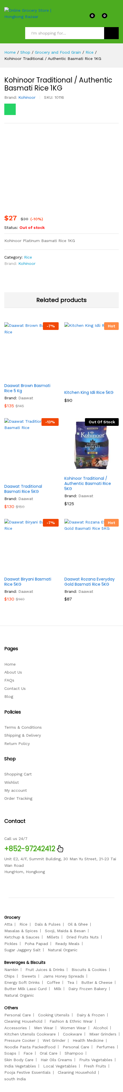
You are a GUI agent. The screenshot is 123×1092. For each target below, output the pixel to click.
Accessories (15, 1027)
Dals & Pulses (48, 924)
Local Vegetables (60, 1066)
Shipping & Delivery (22, 735)
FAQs (9, 680)
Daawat (25, 398)
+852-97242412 (29, 848)
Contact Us (15, 688)
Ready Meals (67, 943)
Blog (8, 696)
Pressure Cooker (19, 1040)
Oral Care (48, 1053)
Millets (53, 937)
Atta (8, 924)
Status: (11, 227)
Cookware (72, 1034)
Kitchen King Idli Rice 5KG (89, 392)
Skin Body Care (18, 1059)
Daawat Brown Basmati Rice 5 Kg (27, 388)
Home (10, 664)
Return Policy (17, 743)
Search (111, 33)
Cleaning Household (23, 1021)
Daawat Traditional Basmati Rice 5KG (23, 489)
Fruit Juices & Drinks (44, 969)
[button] (17, 376)
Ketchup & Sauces (21, 937)
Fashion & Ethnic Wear (71, 1021)
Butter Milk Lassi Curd (25, 988)
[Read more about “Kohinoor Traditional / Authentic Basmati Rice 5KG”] (77, 469)
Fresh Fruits (95, 1066)
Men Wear (43, 1027)
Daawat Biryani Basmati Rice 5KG (27, 582)
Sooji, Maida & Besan (65, 930)
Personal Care (17, 1015)
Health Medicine (88, 1040)
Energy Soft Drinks (22, 982)
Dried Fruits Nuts (82, 937)
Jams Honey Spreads (63, 976)
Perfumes (105, 1047)
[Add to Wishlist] (44, 376)
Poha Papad (36, 943)
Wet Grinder (54, 1040)
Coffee (53, 982)
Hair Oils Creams (56, 1059)
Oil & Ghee (78, 924)
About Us (13, 672)
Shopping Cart (18, 774)
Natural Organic (63, 950)
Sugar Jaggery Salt (22, 950)
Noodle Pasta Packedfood (29, 1047)
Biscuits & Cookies (89, 969)
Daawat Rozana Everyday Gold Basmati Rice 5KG (89, 582)
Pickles (10, 943)
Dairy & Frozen (91, 1015)
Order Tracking (18, 798)
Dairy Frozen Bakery (87, 988)
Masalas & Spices (21, 930)
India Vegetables (20, 1066)
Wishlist (11, 782)
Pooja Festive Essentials (27, 1072)
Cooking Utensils (54, 1015)
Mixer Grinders (102, 1034)
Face (28, 1053)
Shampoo (74, 1053)
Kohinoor (26, 97)
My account (15, 790)
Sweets (29, 976)
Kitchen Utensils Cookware (30, 1034)
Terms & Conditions (23, 727)
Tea (70, 982)
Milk (57, 988)
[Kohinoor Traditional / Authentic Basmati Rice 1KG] (10, 109)
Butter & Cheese (96, 982)
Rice (28, 257)
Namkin (11, 969)
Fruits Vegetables (95, 1059)
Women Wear (73, 1027)
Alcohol (100, 1027)
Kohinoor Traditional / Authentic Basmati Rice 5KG (87, 483)
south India (15, 1079)
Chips (9, 976)
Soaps (10, 1053)
